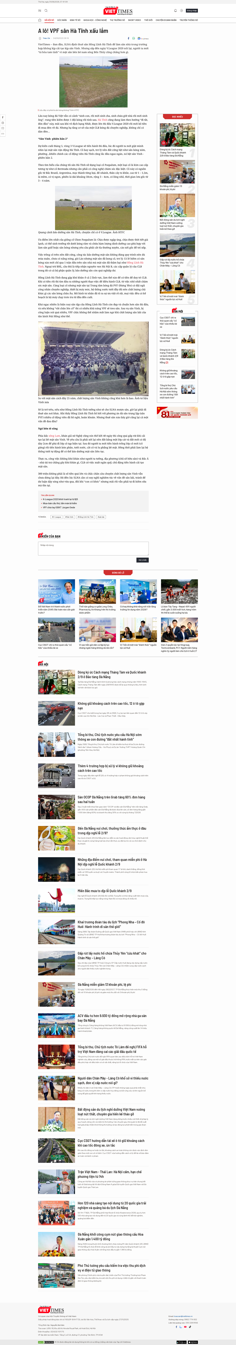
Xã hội (43, 664)
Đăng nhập (192, 10)
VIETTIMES (118, 10)
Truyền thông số (189, 20)
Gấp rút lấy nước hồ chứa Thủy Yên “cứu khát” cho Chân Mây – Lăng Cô (172, 262)
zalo (181, 1327)
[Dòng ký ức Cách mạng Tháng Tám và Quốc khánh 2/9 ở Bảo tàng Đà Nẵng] (177, 135)
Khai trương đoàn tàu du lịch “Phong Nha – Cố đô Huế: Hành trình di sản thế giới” (111, 924)
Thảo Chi (46, 38)
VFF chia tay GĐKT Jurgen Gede (59, 507)
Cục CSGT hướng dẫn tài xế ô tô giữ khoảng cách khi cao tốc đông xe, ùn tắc (111, 1142)
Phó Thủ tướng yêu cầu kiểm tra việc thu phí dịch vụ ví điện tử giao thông (112, 1267)
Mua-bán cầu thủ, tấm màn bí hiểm (60, 503)
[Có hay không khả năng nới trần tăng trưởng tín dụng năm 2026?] (138, 591)
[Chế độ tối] (181, 10)
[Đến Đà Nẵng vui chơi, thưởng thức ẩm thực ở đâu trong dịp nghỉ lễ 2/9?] (56, 838)
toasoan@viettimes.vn (183, 1316)
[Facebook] (128, 38)
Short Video (134, 20)
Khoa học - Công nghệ (95, 20)
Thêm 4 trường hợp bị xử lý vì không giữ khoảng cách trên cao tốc (111, 768)
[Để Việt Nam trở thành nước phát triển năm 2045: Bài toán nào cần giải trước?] (56, 591)
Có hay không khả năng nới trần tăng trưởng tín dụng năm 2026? (138, 608)
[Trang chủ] (39, 20)
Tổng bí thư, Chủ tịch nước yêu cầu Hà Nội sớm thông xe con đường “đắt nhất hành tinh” (169, 391)
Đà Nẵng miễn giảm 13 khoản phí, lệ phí (171, 188)
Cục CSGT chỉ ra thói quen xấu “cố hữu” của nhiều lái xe (168, 322)
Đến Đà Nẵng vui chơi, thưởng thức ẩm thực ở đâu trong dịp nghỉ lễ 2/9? (112, 830)
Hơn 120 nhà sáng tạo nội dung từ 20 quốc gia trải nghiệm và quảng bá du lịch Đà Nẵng (112, 1205)
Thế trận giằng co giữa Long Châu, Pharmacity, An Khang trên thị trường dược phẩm (97, 609)
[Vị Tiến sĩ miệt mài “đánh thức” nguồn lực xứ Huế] (177, 282)
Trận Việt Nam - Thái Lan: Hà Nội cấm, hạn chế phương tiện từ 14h (110, 1174)
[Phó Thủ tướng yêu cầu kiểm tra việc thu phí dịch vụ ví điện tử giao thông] (56, 1275)
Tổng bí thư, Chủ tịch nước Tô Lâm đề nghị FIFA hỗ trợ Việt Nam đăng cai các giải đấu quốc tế (112, 1049)
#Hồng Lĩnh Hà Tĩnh (85, 517)
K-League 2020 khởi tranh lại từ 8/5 (60, 499)
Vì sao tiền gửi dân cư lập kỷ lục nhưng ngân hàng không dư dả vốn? (96, 646)
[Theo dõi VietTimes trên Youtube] (185, 1327)
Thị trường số (117, 20)
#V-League (56, 517)
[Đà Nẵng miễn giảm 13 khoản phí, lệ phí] (177, 171)
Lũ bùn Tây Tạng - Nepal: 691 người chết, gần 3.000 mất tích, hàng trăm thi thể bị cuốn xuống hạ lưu (178, 609)
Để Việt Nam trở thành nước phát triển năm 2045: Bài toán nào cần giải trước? (56, 609)
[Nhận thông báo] (175, 10)
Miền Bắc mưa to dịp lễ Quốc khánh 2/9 (105, 891)
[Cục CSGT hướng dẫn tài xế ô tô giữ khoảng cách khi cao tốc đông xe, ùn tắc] (56, 1150)
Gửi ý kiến (143, 560)
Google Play (193, 1342)
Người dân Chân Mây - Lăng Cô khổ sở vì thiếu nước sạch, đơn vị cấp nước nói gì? (113, 1080)
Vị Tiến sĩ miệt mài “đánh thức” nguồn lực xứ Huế (172, 298)
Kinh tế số (75, 20)
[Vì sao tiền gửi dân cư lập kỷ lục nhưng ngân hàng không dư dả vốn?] (97, 630)
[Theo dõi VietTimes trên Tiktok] (190, 1327)
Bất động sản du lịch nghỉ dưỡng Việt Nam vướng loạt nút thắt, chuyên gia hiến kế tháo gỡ (172, 224)
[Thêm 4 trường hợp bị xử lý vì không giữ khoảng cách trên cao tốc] (56, 776)
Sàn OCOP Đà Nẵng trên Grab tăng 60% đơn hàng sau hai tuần (111, 799)
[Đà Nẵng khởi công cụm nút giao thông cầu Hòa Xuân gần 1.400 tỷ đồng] (56, 1244)
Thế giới (148, 20)
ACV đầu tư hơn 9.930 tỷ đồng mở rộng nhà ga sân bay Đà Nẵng (112, 1017)
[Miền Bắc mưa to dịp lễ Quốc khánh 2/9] (56, 900)
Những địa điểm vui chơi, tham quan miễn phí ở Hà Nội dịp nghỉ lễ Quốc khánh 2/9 (112, 861)
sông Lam (54, 435)
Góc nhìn (62, 20)
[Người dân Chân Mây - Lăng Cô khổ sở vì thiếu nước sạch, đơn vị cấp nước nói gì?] (56, 1088)
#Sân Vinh (69, 517)
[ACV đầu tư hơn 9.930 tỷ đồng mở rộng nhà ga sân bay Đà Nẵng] (56, 1025)
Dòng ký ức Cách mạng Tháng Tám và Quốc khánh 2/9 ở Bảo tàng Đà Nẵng (173, 152)
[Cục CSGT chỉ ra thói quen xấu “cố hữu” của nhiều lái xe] (188, 321)
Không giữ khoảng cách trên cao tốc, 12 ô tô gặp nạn (169, 373)
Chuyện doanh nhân (166, 20)
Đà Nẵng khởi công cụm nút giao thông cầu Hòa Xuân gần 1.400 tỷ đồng (110, 1236)
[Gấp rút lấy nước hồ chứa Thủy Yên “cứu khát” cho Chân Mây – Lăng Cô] (177, 245)
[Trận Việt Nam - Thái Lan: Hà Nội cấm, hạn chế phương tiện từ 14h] (56, 1181)
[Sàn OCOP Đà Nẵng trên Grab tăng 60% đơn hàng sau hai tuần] (56, 807)
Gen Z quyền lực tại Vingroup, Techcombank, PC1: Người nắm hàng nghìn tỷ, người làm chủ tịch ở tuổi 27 (179, 648)
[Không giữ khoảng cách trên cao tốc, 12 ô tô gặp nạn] (188, 374)
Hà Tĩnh (102, 119)
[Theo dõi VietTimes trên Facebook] (176, 1327)
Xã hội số (49, 20)
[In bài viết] (133, 38)
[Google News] (143, 38)
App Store (182, 1342)
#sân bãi (101, 517)
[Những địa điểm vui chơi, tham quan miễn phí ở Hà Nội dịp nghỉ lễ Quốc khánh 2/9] (56, 869)
